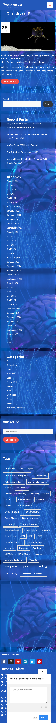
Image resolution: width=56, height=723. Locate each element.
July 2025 (11, 236)
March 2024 (12, 304)
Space (25, 566)
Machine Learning (35, 542)
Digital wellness (12, 530)
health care (10, 536)
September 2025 (14, 228)
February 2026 (13, 206)
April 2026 (11, 198)
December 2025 (14, 215)
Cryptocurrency (24, 505)
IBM (23, 536)
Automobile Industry (37, 482)
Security (10, 403)
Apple (31, 468)
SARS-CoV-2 (24, 554)
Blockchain (21, 487)
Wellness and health (34, 573)
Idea (3, 62)
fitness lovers (30, 530)
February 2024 (13, 308)
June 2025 (11, 240)
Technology (40, 566)
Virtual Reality (11, 573)
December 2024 (14, 266)
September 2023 (14, 330)
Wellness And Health (16, 407)
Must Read (11, 395)
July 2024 (11, 287)
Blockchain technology (15, 493)
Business (11, 373)
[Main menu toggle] (50, 5)
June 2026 (11, 189)
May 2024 (11, 296)
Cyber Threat (11, 518)
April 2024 (11, 300)
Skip (35, 717)
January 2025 (13, 262)
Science (10, 399)
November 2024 (14, 270)
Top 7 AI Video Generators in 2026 (22, 152)
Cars (9, 378)
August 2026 (12, 181)
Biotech (8, 488)
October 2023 (13, 325)
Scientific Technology (15, 560)
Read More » (10, 81)
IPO (31, 536)
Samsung (9, 554)
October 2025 (13, 223)
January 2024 (13, 313)
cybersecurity (32, 512)
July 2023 (11, 338)
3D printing (10, 469)
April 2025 (11, 249)
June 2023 (11, 343)
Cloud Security (25, 499)
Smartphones (11, 566)
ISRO (40, 536)
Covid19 (40, 499)
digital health (10, 524)
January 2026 (13, 211)
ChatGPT (9, 499)
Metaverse (9, 548)
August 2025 (12, 232)
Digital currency (30, 518)
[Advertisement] (28, 615)
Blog (9, 369)
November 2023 (14, 321)
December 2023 (14, 317)
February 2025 (13, 257)
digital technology (29, 524)
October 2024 (13, 274)
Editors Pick (12, 382)
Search (6, 99)
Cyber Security (13, 512)
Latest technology (13, 542)
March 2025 (12, 253)
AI (7, 361)
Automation (12, 365)
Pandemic (37, 548)
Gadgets (46, 530)
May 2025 (11, 245)
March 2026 (12, 202)
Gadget (10, 386)
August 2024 (12, 283)
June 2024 (11, 291)
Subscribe (11, 440)
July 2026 (11, 185)
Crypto (8, 506)
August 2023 (12, 334)
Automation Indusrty (14, 482)
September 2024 (14, 279)
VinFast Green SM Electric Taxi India (23, 145)
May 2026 (11, 194)
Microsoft (23, 548)
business (35, 494)
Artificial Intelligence (17, 475)
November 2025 (14, 219)
